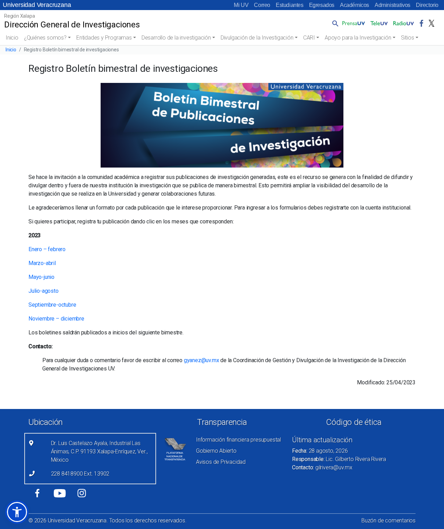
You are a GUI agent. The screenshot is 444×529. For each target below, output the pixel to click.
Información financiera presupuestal (238, 439)
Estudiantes (290, 5)
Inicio (12, 37)
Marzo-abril (42, 263)
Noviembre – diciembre (56, 318)
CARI (309, 37)
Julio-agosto (43, 291)
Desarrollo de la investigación (176, 37)
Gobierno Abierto (216, 450)
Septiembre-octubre (52, 304)
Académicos (354, 5)
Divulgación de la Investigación (257, 37)
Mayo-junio (41, 277)
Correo (262, 5)
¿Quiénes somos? (45, 37)
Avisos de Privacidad (221, 462)
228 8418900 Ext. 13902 (80, 473)
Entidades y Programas (104, 37)
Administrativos (392, 5)
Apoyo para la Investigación (358, 37)
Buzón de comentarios (388, 520)
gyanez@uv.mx (201, 360)
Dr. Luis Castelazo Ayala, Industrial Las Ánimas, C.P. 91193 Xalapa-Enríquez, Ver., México (99, 451)
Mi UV (241, 5)
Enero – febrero (47, 249)
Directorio (427, 5)
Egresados (321, 5)
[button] (334, 23)
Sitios (407, 37)
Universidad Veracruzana (37, 4)
